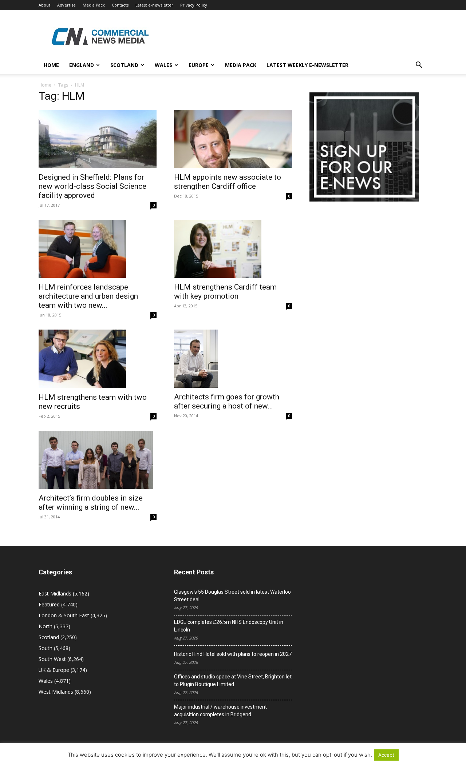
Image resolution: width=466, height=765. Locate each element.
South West (52, 659)
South (45, 648)
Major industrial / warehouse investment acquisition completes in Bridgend (220, 710)
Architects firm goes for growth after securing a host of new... (226, 401)
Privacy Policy (193, 5)
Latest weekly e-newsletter (307, 64)
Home (51, 64)
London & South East (64, 615)
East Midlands (55, 593)
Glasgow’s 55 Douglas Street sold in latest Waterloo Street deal (232, 595)
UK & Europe (54, 669)
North (45, 626)
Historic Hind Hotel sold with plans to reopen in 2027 (233, 654)
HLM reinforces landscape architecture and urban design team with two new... (88, 296)
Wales (163, 64)
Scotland (124, 64)
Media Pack (94, 5)
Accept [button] (386, 755)
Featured (49, 604)
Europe (199, 64)
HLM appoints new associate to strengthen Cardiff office (227, 182)
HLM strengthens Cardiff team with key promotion (225, 291)
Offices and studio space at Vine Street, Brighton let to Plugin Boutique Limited (233, 680)
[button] (418, 65)
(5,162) (64, 593)
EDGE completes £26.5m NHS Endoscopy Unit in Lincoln (228, 626)
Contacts (120, 5)
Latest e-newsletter (154, 5)
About (44, 5)
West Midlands (56, 691)
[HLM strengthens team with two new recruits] (98, 359)
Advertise (66, 5)
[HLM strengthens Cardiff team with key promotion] (233, 249)
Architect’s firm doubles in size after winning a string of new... (91, 502)
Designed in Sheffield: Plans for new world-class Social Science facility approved (92, 186)
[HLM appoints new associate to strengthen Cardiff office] (233, 139)
